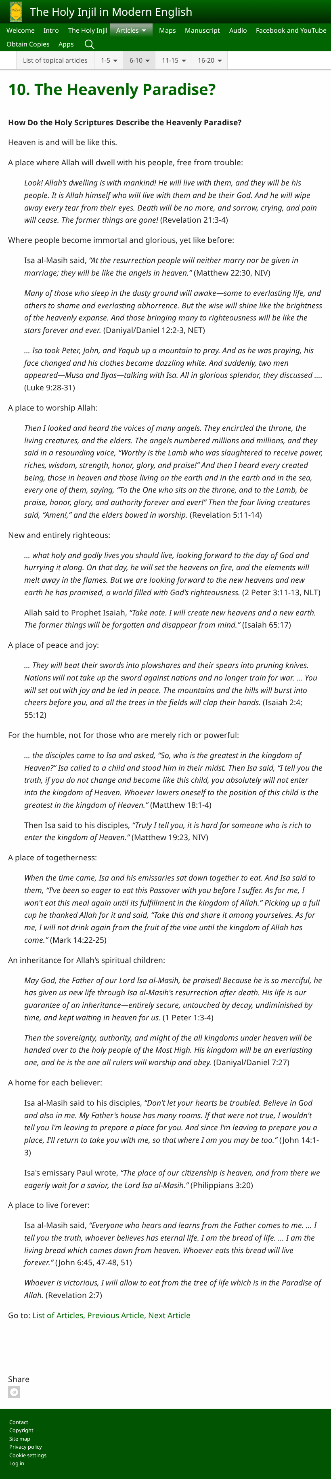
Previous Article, (116, 1315)
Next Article (169, 1315)
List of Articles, (58, 1315)
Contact (18, 1422)
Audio (238, 30)
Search (90, 44)
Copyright (21, 1430)
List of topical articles (55, 60)
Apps (66, 44)
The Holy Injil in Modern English (111, 11)
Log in (16, 1463)
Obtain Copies (28, 44)
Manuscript (202, 30)
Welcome (20, 30)
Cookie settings (27, 1455)
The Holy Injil (87, 30)
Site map (19, 1438)
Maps (167, 30)
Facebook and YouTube (291, 30)
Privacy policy (25, 1446)
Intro (51, 30)
